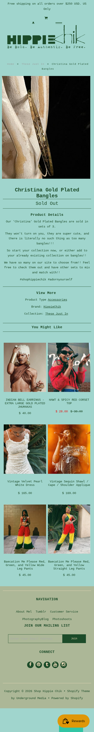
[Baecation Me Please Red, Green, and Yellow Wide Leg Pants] (25, 557)
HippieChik (52, 306)
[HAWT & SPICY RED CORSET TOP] (69, 395)
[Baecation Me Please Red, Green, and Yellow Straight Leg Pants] (69, 557)
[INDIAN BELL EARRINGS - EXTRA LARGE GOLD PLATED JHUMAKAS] (25, 395)
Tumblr (41, 611)
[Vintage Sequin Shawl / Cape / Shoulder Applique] (69, 477)
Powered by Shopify (67, 698)
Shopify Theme (78, 691)
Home (10, 64)
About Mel (24, 611)
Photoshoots (62, 619)
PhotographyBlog (35, 619)
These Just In (33, 64)
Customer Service (64, 611)
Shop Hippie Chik (48, 691)
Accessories (57, 299)
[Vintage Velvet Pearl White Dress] (25, 477)
